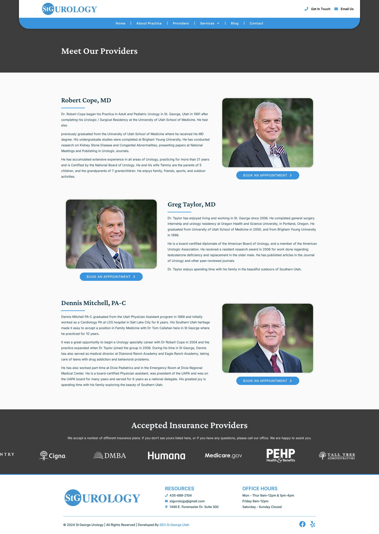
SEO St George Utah (174, 525)
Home (120, 23)
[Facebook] (302, 524)
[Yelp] (313, 524)
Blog (235, 23)
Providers (181, 23)
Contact (256, 23)
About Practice (149, 23)
